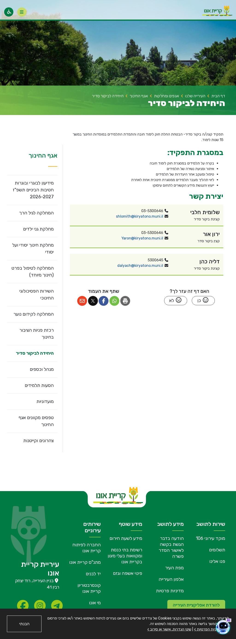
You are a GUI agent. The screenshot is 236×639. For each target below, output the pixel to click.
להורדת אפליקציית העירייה (196, 605)
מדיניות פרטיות (170, 590)
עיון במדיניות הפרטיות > (211, 629)
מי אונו (95, 602)
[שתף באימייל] (82, 301)
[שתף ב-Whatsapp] (114, 301)
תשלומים (217, 550)
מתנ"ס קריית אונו (85, 562)
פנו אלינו (217, 561)
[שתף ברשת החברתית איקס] (93, 301)
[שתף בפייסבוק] (104, 301)
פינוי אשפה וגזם (127, 573)
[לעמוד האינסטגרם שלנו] (40, 605)
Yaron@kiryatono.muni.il (142, 238)
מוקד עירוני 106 (210, 538)
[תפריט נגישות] (8, 12)
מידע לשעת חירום (125, 538)
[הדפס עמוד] (125, 301)
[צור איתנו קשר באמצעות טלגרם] (57, 605)
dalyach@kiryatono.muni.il (140, 265)
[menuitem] (32, 190)
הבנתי (24, 623)
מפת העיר (174, 567)
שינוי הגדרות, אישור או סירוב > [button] (169, 629)
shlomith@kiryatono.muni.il (139, 216)
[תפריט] (22, 12)
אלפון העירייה (171, 579)
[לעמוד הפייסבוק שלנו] (23, 605)
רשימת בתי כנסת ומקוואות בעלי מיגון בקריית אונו (125, 555)
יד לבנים (93, 573)
